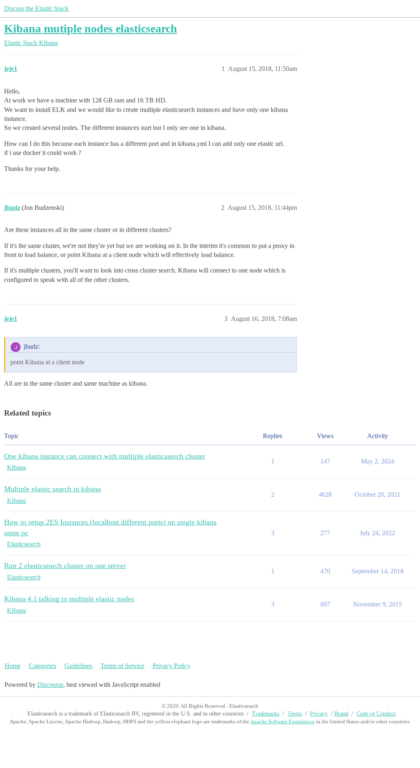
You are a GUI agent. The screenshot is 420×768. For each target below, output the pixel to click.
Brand (341, 714)
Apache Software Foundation (282, 721)
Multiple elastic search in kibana (52, 489)
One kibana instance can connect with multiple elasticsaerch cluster (104, 456)
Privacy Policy (171, 665)
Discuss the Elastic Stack (36, 8)
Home (13, 665)
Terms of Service (122, 665)
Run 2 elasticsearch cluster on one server (65, 565)
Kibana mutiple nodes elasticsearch (90, 28)
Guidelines (78, 665)
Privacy (319, 714)
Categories (42, 665)
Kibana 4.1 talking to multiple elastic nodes (69, 599)
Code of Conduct (376, 714)
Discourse (50, 684)
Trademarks (265, 714)
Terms (295, 714)
